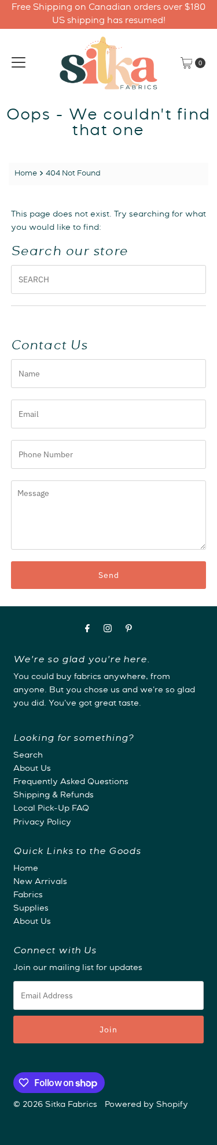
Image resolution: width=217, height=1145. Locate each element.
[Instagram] (108, 630)
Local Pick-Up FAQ (51, 809)
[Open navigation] (18, 63)
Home (25, 174)
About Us (32, 769)
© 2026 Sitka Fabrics (55, 1105)
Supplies (31, 909)
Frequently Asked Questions (70, 782)
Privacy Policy (42, 823)
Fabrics (28, 896)
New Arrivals (40, 882)
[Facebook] (87, 630)
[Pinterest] (129, 630)
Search (28, 756)
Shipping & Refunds (53, 796)
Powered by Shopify (146, 1105)
